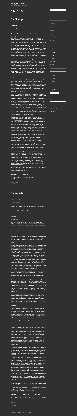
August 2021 (52, 70)
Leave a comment (14, 185)
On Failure (52, 30)
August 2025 (52, 52)
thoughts (29, 403)
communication (16, 403)
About (56, 3)
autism (15, 183)
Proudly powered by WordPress (16, 412)
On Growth (15, 177)
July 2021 (52, 72)
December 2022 (53, 61)
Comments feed (53, 108)
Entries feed (52, 105)
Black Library (25, 157)
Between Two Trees (29, 177)
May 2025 (52, 55)
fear (20, 403)
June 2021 (52, 75)
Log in (51, 102)
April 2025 (52, 58)
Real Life (12, 21)
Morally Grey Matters (18, 4)
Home (52, 3)
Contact (64, 3)
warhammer (23, 183)
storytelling (18, 183)
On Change (17, 19)
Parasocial (52, 26)
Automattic (30, 412)
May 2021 (52, 78)
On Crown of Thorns (17, 397)
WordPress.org (53, 111)
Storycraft (17, 21)
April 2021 (52, 81)
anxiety (12, 183)
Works (60, 3)
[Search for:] (58, 10)
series (18, 120)
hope (22, 403)
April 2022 (52, 64)
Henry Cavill (40, 117)
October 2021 (52, 67)
